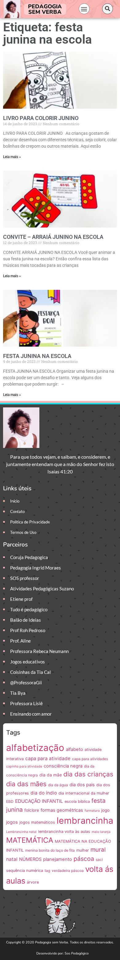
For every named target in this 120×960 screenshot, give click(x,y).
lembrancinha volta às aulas (64, 831)
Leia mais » (12, 157)
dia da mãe (50, 774)
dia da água (58, 785)
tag (47, 870)
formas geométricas (62, 810)
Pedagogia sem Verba (45, 9)
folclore (31, 810)
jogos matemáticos (37, 822)
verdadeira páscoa (68, 870)
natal (12, 859)
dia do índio (43, 793)
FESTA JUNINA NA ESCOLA (37, 356)
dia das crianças (88, 774)
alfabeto (74, 749)
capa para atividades (90, 758)
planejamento (57, 859)
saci (99, 859)
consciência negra (63, 766)
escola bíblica (77, 801)
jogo (105, 810)
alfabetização (35, 747)
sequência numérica (24, 870)
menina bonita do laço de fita (50, 850)
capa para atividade (47, 758)
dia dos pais (82, 784)
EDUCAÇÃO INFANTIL (39, 801)
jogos (12, 822)
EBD (10, 801)
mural (98, 849)
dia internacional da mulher (83, 793)
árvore (33, 882)
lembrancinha (85, 820)
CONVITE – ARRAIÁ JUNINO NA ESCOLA (53, 237)
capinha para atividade (24, 766)
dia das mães (26, 784)
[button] (84, 8)
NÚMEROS (30, 859)
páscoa (84, 858)
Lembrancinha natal (21, 832)
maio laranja (101, 832)
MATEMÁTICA (29, 840)
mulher (82, 850)
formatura (92, 811)
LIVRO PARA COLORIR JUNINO (40, 118)
